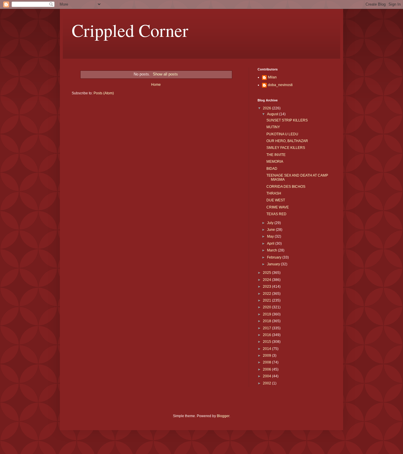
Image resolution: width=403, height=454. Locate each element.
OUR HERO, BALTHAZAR (287, 141)
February (274, 257)
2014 (267, 349)
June (271, 230)
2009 (267, 355)
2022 (267, 294)
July (270, 223)
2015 (267, 342)
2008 (267, 362)
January (274, 264)
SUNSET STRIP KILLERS (287, 120)
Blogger (223, 416)
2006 (267, 369)
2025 (267, 273)
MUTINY (273, 127)
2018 (267, 321)
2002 (267, 383)
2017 (267, 328)
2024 (267, 280)
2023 (267, 286)
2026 (267, 108)
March (272, 250)
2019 (267, 314)
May (271, 236)
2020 (267, 307)
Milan (272, 77)
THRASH (273, 193)
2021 (267, 300)
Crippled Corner (130, 30)
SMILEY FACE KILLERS (285, 148)
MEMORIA (274, 161)
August (273, 114)
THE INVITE (276, 155)
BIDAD (271, 169)
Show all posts (165, 74)
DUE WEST (275, 200)
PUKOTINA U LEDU (282, 134)
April (271, 243)
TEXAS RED (276, 214)
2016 (267, 335)
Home (156, 85)
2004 (267, 376)
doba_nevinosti (280, 85)
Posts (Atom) (104, 93)
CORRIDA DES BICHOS (285, 187)
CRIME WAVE (277, 207)
